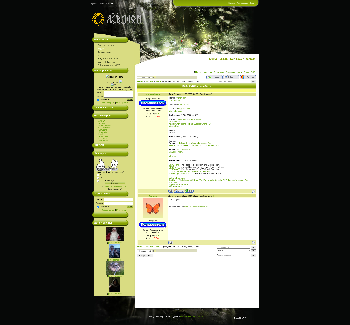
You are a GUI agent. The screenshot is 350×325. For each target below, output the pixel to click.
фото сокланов (115, 242)
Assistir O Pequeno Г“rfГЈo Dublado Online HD (190, 124)
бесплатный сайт (188, 316)
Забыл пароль (108, 103)
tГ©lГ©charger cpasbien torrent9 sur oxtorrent (189, 171)
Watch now (181, 98)
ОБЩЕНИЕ (149, 81)
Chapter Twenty (176, 152)
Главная (231, 3)
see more (173, 182)
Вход (252, 3)
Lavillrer (101, 134)
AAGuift (101, 121)
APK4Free (173, 167)
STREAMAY (174, 169)
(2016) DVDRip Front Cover (174, 81)
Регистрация (242, 3)
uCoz (200, 316)
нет (101, 177)
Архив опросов (120, 186)
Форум (140, 81)
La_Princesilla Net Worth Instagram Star (193, 143)
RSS (253, 72)
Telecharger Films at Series (181, 173)
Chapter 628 (183, 104)
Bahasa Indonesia (177, 178)
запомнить (104, 99)
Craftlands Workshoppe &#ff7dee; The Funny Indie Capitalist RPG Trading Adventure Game (209, 180)
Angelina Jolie (184, 109)
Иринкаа (153, 196)
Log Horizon (174, 100)
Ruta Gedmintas (183, 150)
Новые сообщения (203, 72)
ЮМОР (158, 81)
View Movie (174, 156)
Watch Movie (174, 122)
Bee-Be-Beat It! (175, 187)
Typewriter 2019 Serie (178, 184)
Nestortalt (102, 138)
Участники (219, 72)
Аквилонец (103, 136)
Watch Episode (175, 111)
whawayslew (104, 128)
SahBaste (102, 130)
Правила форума (234, 72)
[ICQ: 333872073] (189, 191)
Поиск (246, 72)
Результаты (108, 186)
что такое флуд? (107, 180)
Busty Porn (174, 165)
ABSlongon (103, 123)
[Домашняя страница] (179, 191)
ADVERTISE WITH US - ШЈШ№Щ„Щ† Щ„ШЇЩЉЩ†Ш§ (194, 145)
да (101, 175)
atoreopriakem (104, 125)
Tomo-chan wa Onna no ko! (188, 119)
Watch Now (174, 126)
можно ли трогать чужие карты (196, 206)
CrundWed (103, 132)
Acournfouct (103, 141)
